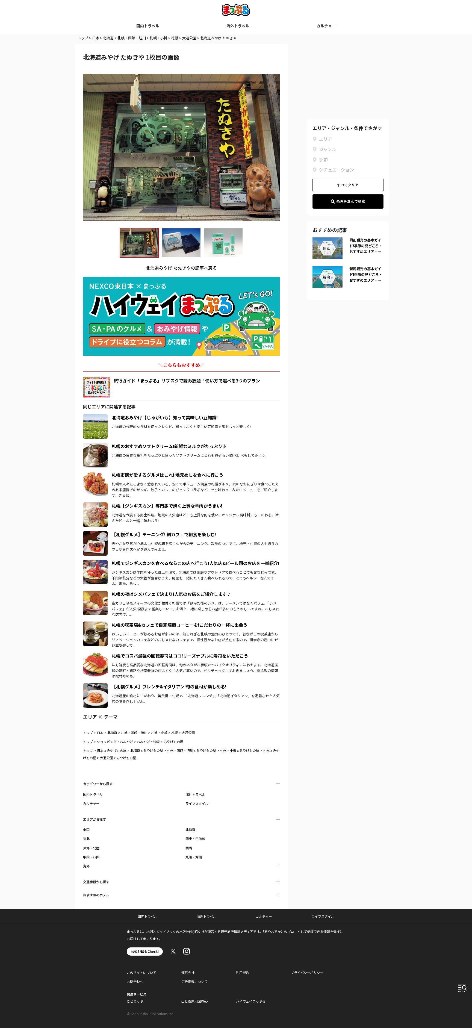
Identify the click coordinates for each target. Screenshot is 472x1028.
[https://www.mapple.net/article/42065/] (95, 594)
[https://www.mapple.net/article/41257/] (95, 417)
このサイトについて (141, 972)
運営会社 (187, 972)
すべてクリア (348, 185)
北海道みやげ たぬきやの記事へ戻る (181, 267)
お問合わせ (135, 981)
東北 (86, 838)
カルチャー (326, 25)
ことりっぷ (135, 1001)
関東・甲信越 (195, 838)
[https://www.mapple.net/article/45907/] (95, 446)
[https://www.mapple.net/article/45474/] (95, 534)
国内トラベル (147, 25)
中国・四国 (91, 857)
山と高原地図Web (194, 1001)
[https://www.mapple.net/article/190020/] (95, 655)
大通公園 (189, 37)
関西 (188, 848)
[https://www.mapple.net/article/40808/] (95, 563)
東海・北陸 (91, 848)
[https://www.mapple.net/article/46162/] (95, 624)
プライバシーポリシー (307, 972)
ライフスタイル (196, 803)
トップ (83, 37)
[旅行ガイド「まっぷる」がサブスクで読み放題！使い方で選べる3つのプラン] (96, 387)
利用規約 (242, 972)
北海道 (108, 37)
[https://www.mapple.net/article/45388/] (95, 686)
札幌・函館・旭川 (131, 37)
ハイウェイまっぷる (251, 1001)
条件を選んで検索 (351, 201)
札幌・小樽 (158, 37)
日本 (95, 37)
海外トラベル (237, 25)
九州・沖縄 (193, 857)
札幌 (174, 37)
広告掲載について (194, 981)
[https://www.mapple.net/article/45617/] (95, 505)
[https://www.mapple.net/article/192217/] (95, 475)
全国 (86, 829)
